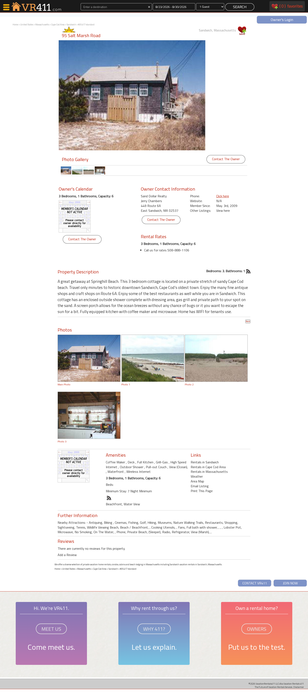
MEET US (51, 629)
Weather (197, 476)
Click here (222, 196)
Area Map (197, 481)
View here (223, 210)
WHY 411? (154, 629)
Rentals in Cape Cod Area (208, 466)
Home (15, 24)
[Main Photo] (89, 357)
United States (26, 24)
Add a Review (67, 554)
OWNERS (256, 629)
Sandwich (71, 24)
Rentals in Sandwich (205, 462)
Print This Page (202, 490)
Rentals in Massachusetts (209, 471)
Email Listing (200, 486)
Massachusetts (42, 24)
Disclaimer (298, 687)
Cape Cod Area (58, 24)
